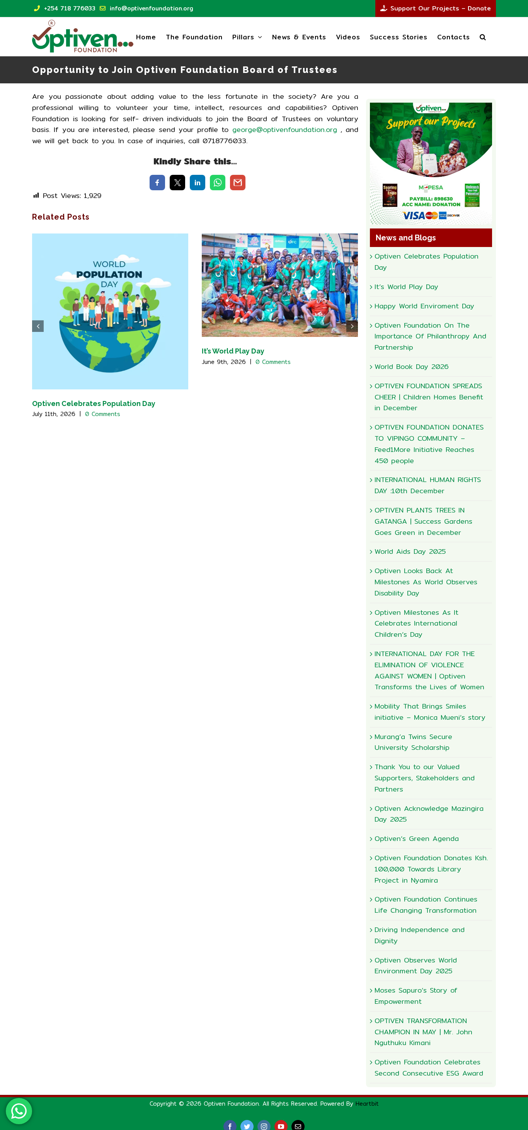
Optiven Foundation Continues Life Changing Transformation (426, 904)
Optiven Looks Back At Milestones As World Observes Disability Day (426, 582)
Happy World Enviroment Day (424, 305)
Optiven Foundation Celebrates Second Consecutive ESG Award (429, 1067)
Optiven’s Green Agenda (417, 838)
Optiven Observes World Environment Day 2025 (416, 965)
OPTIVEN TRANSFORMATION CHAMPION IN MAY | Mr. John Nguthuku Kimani (423, 1032)
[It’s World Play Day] (280, 284)
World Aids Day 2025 (410, 551)
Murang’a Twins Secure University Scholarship (413, 742)
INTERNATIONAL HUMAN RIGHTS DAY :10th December (428, 485)
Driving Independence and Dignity (420, 935)
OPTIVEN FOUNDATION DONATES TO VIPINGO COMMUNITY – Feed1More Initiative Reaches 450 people (429, 443)
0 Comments (102, 413)
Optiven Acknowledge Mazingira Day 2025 (429, 814)
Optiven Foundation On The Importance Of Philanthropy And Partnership (430, 336)
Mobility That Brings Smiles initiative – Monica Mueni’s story (430, 711)
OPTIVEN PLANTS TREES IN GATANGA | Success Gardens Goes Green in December (423, 521)
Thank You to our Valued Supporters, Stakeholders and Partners (425, 778)
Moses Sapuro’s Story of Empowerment (416, 996)
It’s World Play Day (233, 351)
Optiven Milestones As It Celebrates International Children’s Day (416, 623)
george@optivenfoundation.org (284, 129)
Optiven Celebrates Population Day (93, 403)
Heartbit (367, 1103)
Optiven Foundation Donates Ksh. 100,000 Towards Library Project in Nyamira (431, 869)
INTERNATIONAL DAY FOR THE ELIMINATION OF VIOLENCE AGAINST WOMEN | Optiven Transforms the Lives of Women (429, 670)
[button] (483, 36)
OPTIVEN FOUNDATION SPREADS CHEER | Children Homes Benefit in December (429, 397)
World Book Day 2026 (412, 366)
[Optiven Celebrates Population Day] (110, 310)
